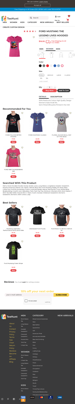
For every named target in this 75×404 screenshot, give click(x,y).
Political (35, 377)
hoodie (20, 186)
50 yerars (60, 187)
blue (65, 187)
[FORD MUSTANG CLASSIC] (37, 121)
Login (59, 16)
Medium (50, 75)
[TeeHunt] (12, 18)
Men (5, 22)
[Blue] (55, 65)
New (34, 322)
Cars (34, 345)
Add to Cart (64, 91)
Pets (34, 374)
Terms (11, 337)
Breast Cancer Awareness (40, 319)
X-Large (67, 75)
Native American (38, 365)
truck (58, 189)
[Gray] (44, 65)
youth (34, 193)
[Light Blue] (58, 65)
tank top (37, 191)
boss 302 (38, 187)
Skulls (34, 383)
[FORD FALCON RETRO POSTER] (13, 121)
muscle (5, 187)
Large (59, 75)
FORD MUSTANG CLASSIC (37, 135)
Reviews (12, 351)
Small (41, 75)
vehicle (31, 187)
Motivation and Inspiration (41, 395)
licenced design (36, 189)
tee (7, 193)
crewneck (54, 191)
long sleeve (42, 186)
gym (20, 191)
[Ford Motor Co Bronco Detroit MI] (61, 215)
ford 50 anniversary (18, 189)
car (22, 187)
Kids (22, 22)
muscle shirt (21, 193)
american (11, 187)
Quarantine (36, 327)
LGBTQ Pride (36, 351)
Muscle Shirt (24, 339)
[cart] (67, 20)
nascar (45, 189)
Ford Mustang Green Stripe (13, 263)
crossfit (15, 191)
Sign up (57, 20)
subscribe (61, 295)
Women (13, 22)
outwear (40, 193)
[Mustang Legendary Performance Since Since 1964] (13, 215)
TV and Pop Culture (38, 389)
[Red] (47, 65)
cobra (5, 189)
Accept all (37, 5)
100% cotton (22, 194)
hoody (25, 186)
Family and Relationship (40, 392)
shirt (59, 191)
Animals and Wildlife (39, 336)
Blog (11, 362)
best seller (13, 193)
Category (32, 22)
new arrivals (65, 315)
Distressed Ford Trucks (37, 229)
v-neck (28, 193)
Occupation (36, 368)
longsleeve (51, 186)
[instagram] (2, 399)
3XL (47, 78)
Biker (34, 342)
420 (34, 330)
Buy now (50, 91)
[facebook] (14, 399)
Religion (35, 380)
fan (9, 189)
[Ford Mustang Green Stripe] (13, 250)
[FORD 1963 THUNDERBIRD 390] (13, 156)
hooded (14, 186)
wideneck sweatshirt (50, 193)
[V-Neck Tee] (51, 55)
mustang (48, 187)
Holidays (35, 354)
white (63, 189)
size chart (43, 81)
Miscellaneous (37, 360)
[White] (51, 65)
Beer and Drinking (38, 339)
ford (43, 187)
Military (35, 357)
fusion (27, 189)
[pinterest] (8, 399)
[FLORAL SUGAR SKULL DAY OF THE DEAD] (61, 121)
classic (26, 187)
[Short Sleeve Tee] (42, 55)
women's (14, 194)
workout (47, 191)
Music (34, 362)
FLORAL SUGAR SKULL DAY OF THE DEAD (61, 135)
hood (9, 186)
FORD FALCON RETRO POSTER (13, 135)
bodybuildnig (7, 191)
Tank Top (23, 342)
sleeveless (25, 191)
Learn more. (43, 2)
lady (28, 194)
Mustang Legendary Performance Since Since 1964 (13, 229)
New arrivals (47, 22)
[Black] (40, 65)
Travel (34, 386)
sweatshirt (65, 186)
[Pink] (62, 65)
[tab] (44, 97)
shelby (54, 187)
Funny (34, 348)
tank (31, 191)
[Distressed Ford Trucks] (37, 215)
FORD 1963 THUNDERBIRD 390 (13, 170)
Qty (40, 87)
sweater (58, 186)
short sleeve (66, 191)
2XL (41, 78)
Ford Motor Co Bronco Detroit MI (61, 229)
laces (36, 186)
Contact (12, 329)
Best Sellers (36, 324)
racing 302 (52, 189)
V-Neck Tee (24, 345)
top (42, 191)
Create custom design (14, 27)
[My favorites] (69, 16)
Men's (5, 186)
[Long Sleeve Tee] (61, 55)
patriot (18, 187)
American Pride (37, 333)
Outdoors (35, 371)
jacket (31, 186)
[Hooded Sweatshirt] (70, 55)
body (67, 189)
